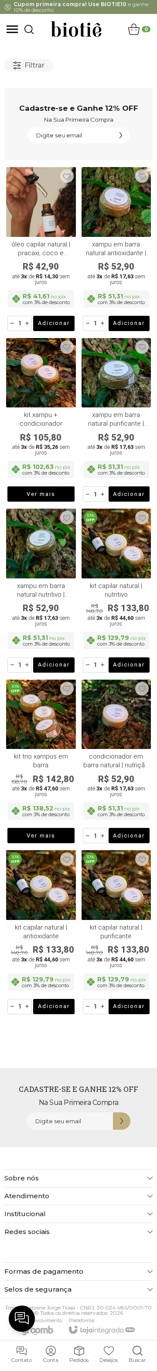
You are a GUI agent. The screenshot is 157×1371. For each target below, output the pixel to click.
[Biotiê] (76, 29)
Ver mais (41, 494)
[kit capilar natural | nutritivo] (116, 591)
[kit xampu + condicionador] (41, 421)
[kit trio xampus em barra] (41, 762)
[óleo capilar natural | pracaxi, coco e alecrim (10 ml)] (41, 250)
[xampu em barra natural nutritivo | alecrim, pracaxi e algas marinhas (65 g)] (41, 591)
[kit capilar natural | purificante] (116, 933)
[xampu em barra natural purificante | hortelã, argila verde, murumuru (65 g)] (116, 421)
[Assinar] (121, 135)
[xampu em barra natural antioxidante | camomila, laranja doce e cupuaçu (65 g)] (116, 250)
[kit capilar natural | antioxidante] (41, 933)
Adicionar (54, 323)
